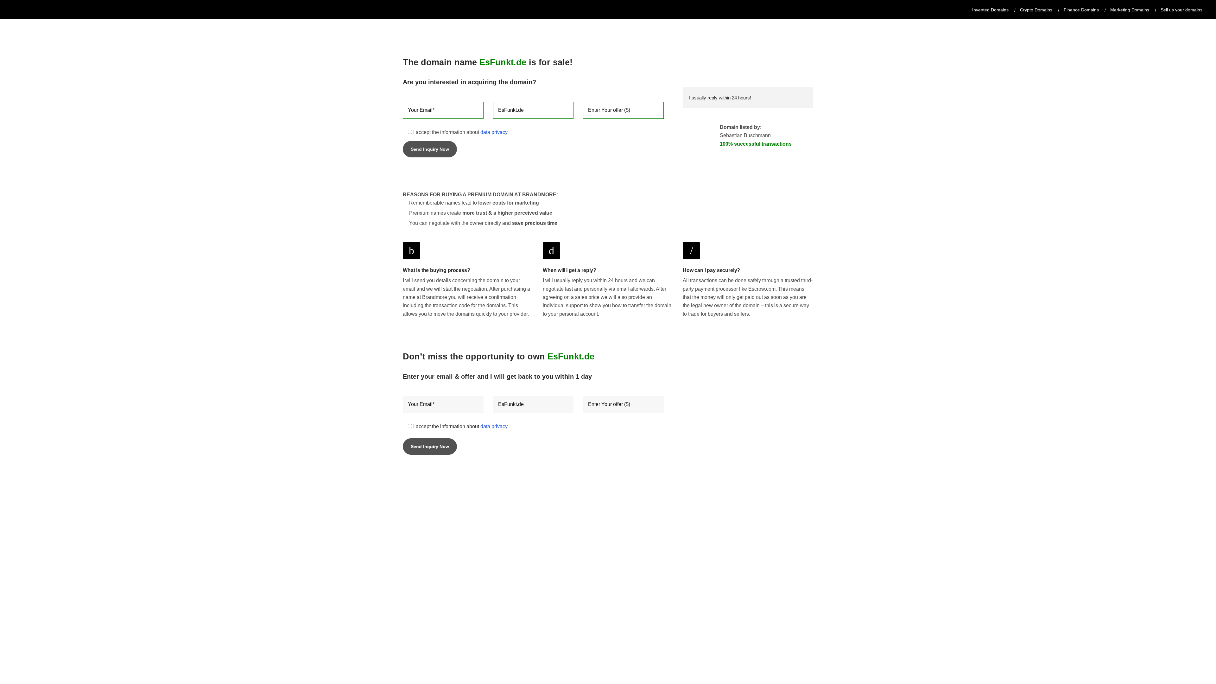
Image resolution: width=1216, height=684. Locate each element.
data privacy (494, 132)
